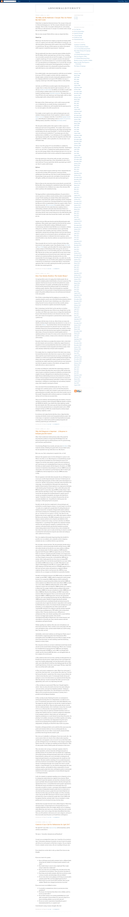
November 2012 (78, 225)
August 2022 (77, 355)
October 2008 (77, 137)
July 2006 (76, 83)
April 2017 (76, 309)
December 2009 (78, 161)
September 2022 (78, 357)
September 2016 (78, 295)
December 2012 (78, 227)
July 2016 (76, 291)
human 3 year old (40, 117)
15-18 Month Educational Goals (82, 58)
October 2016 (77, 297)
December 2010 (78, 179)
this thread (65, 446)
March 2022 (77, 351)
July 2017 (76, 315)
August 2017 (77, 317)
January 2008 (77, 119)
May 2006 (76, 79)
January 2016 (77, 279)
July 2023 (76, 373)
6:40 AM (49, 424)
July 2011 (76, 193)
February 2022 (77, 349)
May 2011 (76, 189)
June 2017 (76, 313)
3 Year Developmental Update (81, 46)
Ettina (76, 17)
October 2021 (77, 341)
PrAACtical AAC (78, 37)
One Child (67, 245)
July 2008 (76, 131)
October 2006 (77, 89)
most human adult (61, 120)
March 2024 (77, 379)
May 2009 (76, 151)
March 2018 (77, 327)
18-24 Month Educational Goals (82, 54)
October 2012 (77, 223)
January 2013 (77, 229)
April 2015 (76, 265)
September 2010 (78, 173)
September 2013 (78, 241)
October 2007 (77, 113)
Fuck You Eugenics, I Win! (80, 56)
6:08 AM (49, 268)
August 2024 (77, 381)
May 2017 (76, 311)
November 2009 (78, 159)
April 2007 (76, 101)
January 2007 (77, 95)
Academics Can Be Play (79, 44)
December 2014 (78, 257)
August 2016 (77, 293)
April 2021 (76, 335)
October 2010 (77, 175)
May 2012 (76, 213)
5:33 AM (49, 909)
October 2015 (77, 275)
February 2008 (77, 121)
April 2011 (76, 187)
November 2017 (78, 323)
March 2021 (77, 333)
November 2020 (78, 331)
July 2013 (76, 239)
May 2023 (76, 369)
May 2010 (76, 169)
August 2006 (77, 85)
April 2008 (76, 125)
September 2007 (78, 111)
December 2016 (78, 301)
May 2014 (76, 247)
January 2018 (77, 325)
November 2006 (78, 91)
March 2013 (77, 231)
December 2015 (78, 277)
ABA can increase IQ (50, 205)
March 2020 (77, 329)
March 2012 (77, 209)
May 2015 (76, 267)
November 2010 (78, 177)
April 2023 (76, 367)
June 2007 (76, 105)
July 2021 (76, 337)
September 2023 (78, 375)
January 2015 (77, 259)
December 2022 (78, 361)
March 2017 (77, 307)
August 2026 (77, 385)
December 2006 (78, 93)
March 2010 (77, 165)
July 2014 (76, 251)
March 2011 (77, 185)
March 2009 (77, 147)
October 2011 (77, 199)
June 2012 (76, 215)
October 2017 (77, 321)
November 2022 (78, 359)
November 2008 (78, 139)
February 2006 (77, 73)
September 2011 (78, 197)
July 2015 (76, 271)
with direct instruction (55, 93)
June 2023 (76, 371)
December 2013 (78, 245)
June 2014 (76, 249)
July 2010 (76, 171)
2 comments (56, 268)
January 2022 (77, 347)
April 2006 (76, 77)
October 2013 (77, 243)
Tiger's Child (41, 247)
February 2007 (77, 97)
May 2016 (76, 287)
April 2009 (76, 149)
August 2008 (77, 133)
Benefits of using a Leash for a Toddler (83, 60)
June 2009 (76, 153)
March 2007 (77, 99)
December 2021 (78, 345)
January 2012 (77, 205)
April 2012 (76, 211)
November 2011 (78, 201)
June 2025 (76, 383)
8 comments (56, 424)
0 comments (56, 817)
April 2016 (76, 285)
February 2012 (77, 207)
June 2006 (76, 81)
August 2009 (77, 155)
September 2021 (78, 339)
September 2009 (78, 157)
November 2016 (78, 299)
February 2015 (77, 261)
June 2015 (76, 269)
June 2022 (76, 353)
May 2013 (76, 235)
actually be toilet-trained (46, 89)
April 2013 (76, 233)
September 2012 (78, 221)
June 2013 (76, 237)
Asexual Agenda (78, 35)
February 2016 (77, 281)
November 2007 (78, 115)
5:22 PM (49, 817)
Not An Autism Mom (79, 31)
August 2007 (77, 109)
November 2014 (78, 255)
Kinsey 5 (45, 324)
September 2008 (78, 135)
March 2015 (77, 263)
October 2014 (77, 253)
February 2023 (77, 363)
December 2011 (78, 203)
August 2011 (77, 195)
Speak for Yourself (78, 33)
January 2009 (77, 143)
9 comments (56, 909)
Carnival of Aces (53, 827)
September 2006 (78, 87)
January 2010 (77, 163)
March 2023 (77, 365)
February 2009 (77, 145)
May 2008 (76, 127)
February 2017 (77, 305)
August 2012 (77, 219)
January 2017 (77, 303)
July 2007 (76, 107)
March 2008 (77, 123)
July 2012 (76, 217)
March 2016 (77, 283)
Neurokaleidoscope (78, 39)
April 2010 (76, 167)
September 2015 (78, 273)
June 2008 (76, 129)
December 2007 (78, 117)
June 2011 (76, 191)
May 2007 (76, 103)
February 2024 (77, 377)
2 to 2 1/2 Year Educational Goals (82, 48)
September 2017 (78, 319)
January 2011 (77, 181)
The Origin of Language (80, 66)
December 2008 (78, 141)
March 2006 (77, 75)
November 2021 (78, 343)
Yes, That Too (77, 29)
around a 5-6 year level (64, 118)
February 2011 (77, 183)
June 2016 (76, 289)
